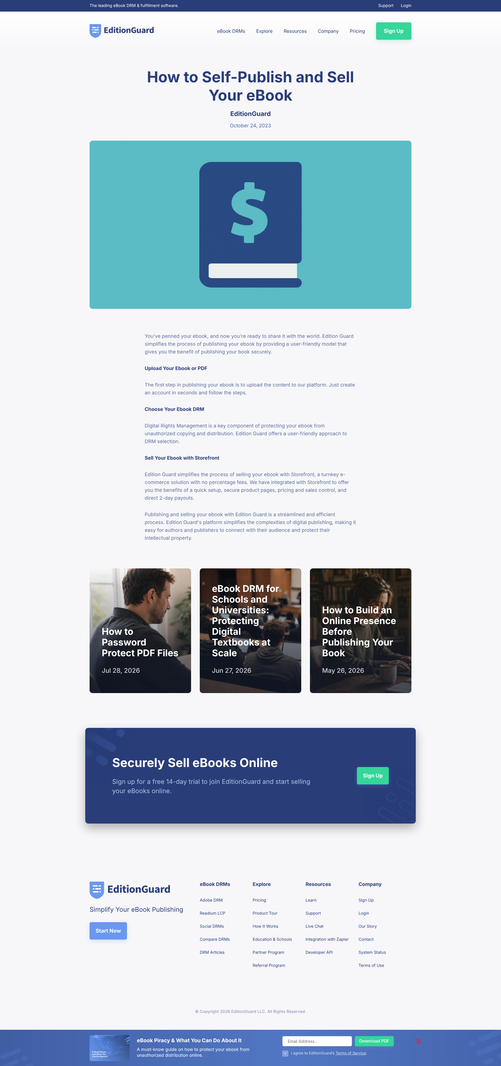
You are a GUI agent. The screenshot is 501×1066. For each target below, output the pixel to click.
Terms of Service (351, 1053)
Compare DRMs (215, 939)
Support (386, 6)
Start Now (108, 931)
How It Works (265, 926)
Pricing (357, 31)
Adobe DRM (211, 900)
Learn (311, 900)
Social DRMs (212, 926)
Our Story (368, 926)
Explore (264, 31)
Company (328, 31)
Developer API (319, 952)
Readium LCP (212, 913)
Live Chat (315, 926)
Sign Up (394, 31)
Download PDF (374, 1041)
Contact (366, 939)
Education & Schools (272, 939)
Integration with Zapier (327, 939)
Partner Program (268, 952)
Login (406, 6)
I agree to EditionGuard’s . (329, 1053)
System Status (372, 952)
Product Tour (265, 913)
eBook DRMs (231, 31)
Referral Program (269, 965)
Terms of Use (371, 965)
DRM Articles (212, 952)
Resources (295, 31)
